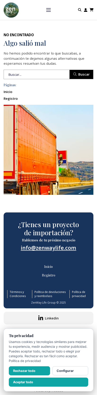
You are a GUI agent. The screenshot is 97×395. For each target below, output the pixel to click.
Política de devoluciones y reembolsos (50, 294)
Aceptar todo (23, 382)
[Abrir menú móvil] (48, 10)
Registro (11, 98)
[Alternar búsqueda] (79, 10)
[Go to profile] (85, 10)
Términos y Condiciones (18, 294)
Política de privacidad (79, 294)
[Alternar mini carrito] (91, 10)
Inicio (8, 91)
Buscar (84, 74)
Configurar (65, 371)
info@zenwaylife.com (48, 247)
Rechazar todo (24, 371)
